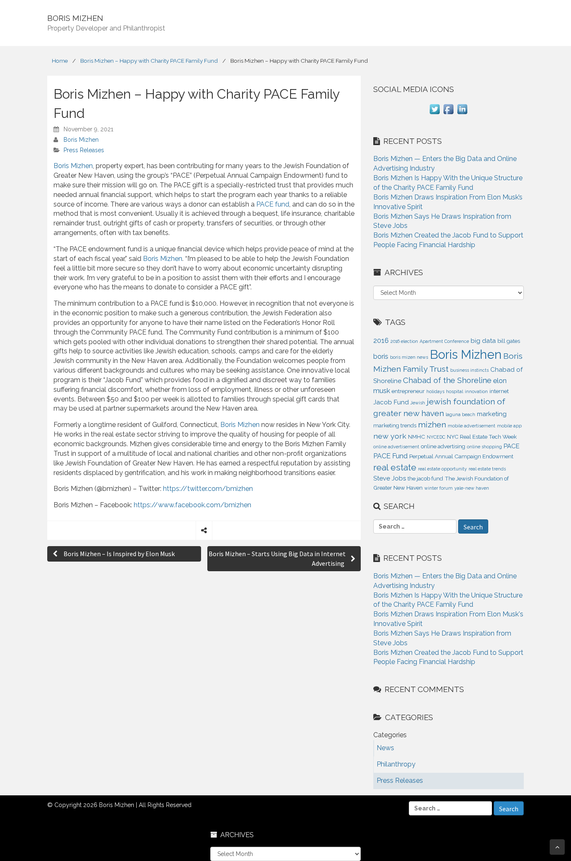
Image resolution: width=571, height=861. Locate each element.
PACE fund (272, 204)
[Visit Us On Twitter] (434, 114)
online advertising (443, 446)
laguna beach (460, 414)
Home (60, 60)
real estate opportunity (442, 468)
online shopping (484, 446)
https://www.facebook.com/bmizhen (192, 505)
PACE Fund (390, 456)
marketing (492, 414)
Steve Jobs (389, 478)
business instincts (469, 370)
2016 (381, 340)
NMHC (416, 437)
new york (389, 436)
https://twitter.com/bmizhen (208, 489)
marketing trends (394, 425)
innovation (476, 391)
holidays (435, 391)
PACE (512, 446)
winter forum (438, 488)
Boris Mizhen (81, 139)
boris (380, 356)
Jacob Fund (391, 402)
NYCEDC (436, 436)
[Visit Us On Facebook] (448, 114)
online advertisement (396, 446)
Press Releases (84, 150)
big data (483, 341)
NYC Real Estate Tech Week (482, 437)
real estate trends (487, 468)
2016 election (404, 341)
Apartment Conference (444, 341)
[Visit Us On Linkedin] (462, 114)
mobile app (509, 425)
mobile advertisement (471, 425)
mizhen (432, 424)
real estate (394, 467)
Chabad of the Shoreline (447, 380)
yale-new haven (471, 488)
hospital (454, 391)
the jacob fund (425, 478)
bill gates (508, 341)
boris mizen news (409, 357)
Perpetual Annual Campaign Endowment (461, 456)
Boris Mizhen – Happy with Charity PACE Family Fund (149, 60)
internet (499, 391)
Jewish (417, 402)
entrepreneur (408, 391)
